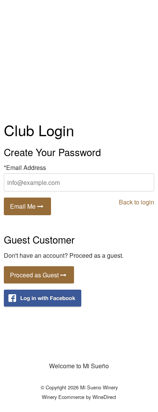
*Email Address (25, 167)
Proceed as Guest (35, 274)
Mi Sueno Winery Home (79, 57)
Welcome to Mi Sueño (79, 365)
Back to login (136, 202)
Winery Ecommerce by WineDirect (79, 396)
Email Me (23, 206)
